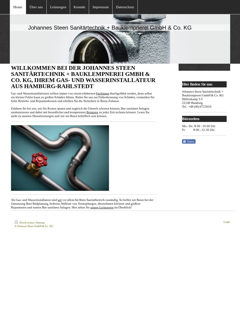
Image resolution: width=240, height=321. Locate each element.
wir (60, 200)
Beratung (92, 112)
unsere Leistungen (102, 207)
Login (227, 221)
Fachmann (102, 93)
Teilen (190, 141)
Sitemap (40, 222)
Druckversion (27, 222)
